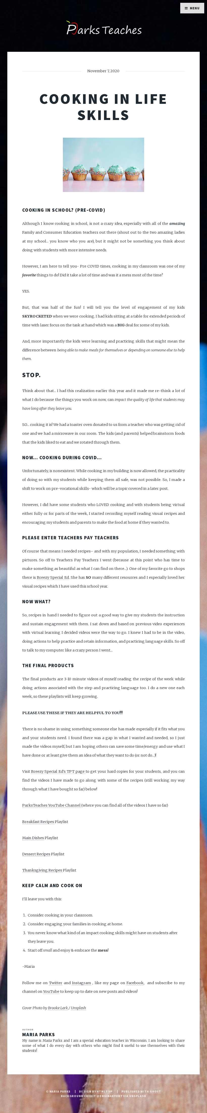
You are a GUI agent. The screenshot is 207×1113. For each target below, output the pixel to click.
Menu (195, 8)
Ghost (155, 1091)
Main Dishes (33, 838)
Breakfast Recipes (38, 821)
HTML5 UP (105, 1091)
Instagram (81, 983)
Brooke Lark (58, 1008)
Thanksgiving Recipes (42, 870)
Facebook (135, 983)
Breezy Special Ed (53, 577)
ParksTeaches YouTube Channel (51, 805)
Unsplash (78, 1008)
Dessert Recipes (36, 854)
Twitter (55, 983)
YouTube (51, 991)
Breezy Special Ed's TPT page (58, 771)
